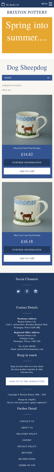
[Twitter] (18, 290)
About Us (27, 427)
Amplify (32, 399)
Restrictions (27, 459)
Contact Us (27, 421)
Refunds (27, 452)
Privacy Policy (27, 446)
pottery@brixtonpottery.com (30, 349)
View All (7, 90)
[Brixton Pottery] (27, 12)
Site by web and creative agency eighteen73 (27, 402)
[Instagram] (35, 290)
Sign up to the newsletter (27, 381)
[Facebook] (27, 290)
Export (27, 440)
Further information (27, 162)
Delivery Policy (27, 433)
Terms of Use (27, 465)
